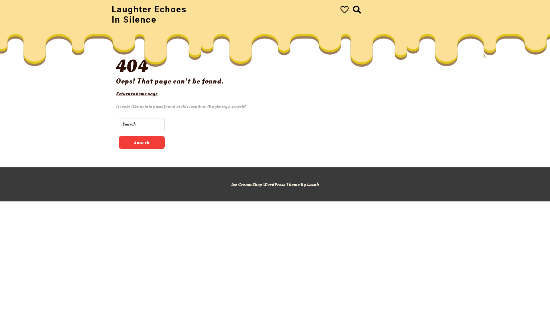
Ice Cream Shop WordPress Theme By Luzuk (275, 184)
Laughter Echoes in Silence (149, 14)
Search (142, 142)
